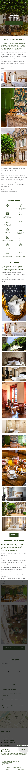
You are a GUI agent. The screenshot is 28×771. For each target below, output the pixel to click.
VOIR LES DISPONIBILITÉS (14, 23)
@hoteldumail (4, 663)
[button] (25, 2)
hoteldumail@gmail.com (9, 742)
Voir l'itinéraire (5, 745)
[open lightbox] (14, 303)
